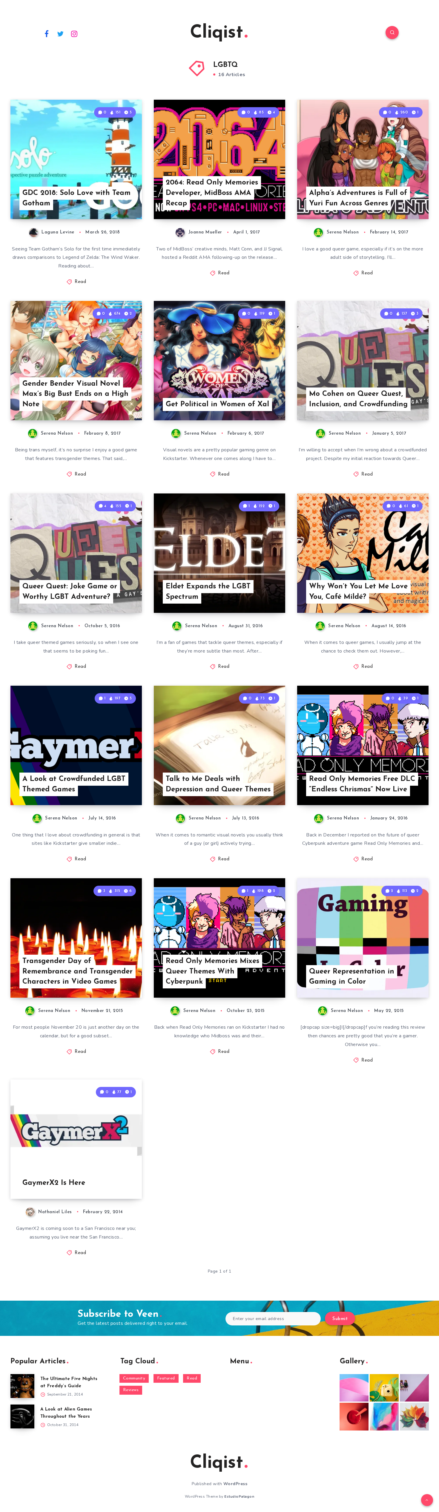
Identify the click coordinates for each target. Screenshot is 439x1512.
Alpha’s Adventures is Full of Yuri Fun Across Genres (358, 198)
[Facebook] (46, 33)
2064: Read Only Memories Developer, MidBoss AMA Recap (212, 193)
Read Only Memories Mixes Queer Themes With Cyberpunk (212, 972)
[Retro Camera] (384, 1388)
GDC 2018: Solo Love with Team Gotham (76, 198)
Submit (340, 1319)
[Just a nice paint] (384, 1416)
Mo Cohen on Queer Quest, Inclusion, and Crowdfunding (358, 399)
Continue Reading (113, 201)
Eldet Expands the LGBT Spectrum (208, 592)
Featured (166, 1378)
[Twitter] (60, 33)
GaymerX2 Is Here (53, 1183)
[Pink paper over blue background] (354, 1388)
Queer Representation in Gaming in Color (351, 977)
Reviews (131, 1390)
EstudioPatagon (239, 1496)
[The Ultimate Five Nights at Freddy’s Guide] (22, 1386)
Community (134, 1378)
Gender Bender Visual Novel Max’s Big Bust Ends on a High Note (75, 394)
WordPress (235, 1484)
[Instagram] (74, 33)
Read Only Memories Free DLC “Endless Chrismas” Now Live (362, 784)
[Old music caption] (414, 1388)
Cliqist (216, 33)
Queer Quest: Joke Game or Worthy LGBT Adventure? (69, 592)
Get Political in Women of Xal (217, 404)
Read (80, 282)
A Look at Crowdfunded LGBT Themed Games (73, 784)
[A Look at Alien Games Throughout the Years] (22, 1416)
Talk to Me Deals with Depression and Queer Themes (218, 784)
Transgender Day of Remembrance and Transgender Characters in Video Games (77, 972)
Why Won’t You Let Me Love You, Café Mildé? (358, 592)
